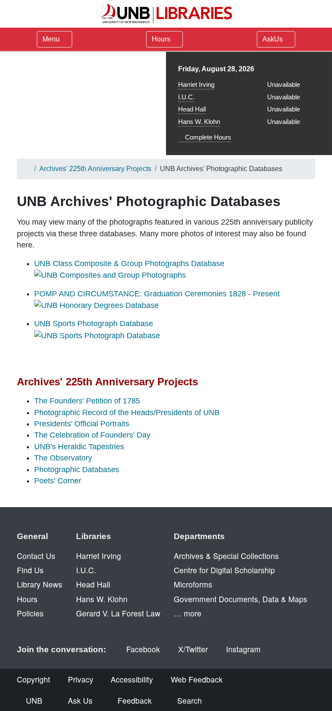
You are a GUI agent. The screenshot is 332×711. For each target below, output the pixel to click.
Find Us (30, 570)
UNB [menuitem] (34, 700)
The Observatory (63, 458)
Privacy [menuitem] (80, 679)
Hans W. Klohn (199, 121)
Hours (162, 39)
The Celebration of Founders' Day (92, 435)
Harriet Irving (196, 84)
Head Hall (192, 109)
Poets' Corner (57, 480)
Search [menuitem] (189, 700)
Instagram (243, 649)
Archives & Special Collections (226, 555)
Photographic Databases (76, 469)
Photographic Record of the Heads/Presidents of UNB (127, 412)
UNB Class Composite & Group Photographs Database (129, 263)
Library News (39, 584)
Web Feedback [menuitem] (197, 679)
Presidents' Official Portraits (81, 423)
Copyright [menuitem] (33, 679)
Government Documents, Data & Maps (240, 599)
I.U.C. (186, 97)
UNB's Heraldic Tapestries (79, 446)
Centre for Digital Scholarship (224, 570)
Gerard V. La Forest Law (118, 613)
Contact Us (36, 555)
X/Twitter (193, 649)
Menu (51, 39)
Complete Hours (207, 137)
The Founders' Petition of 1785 (87, 401)
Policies (30, 613)
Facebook (143, 649)
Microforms (193, 584)
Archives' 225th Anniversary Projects (95, 168)
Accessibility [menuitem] (132, 679)
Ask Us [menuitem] (80, 700)
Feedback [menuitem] (135, 700)
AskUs (273, 39)
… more (187, 613)
